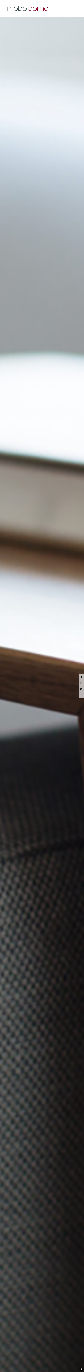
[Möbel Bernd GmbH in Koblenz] (28, 8)
